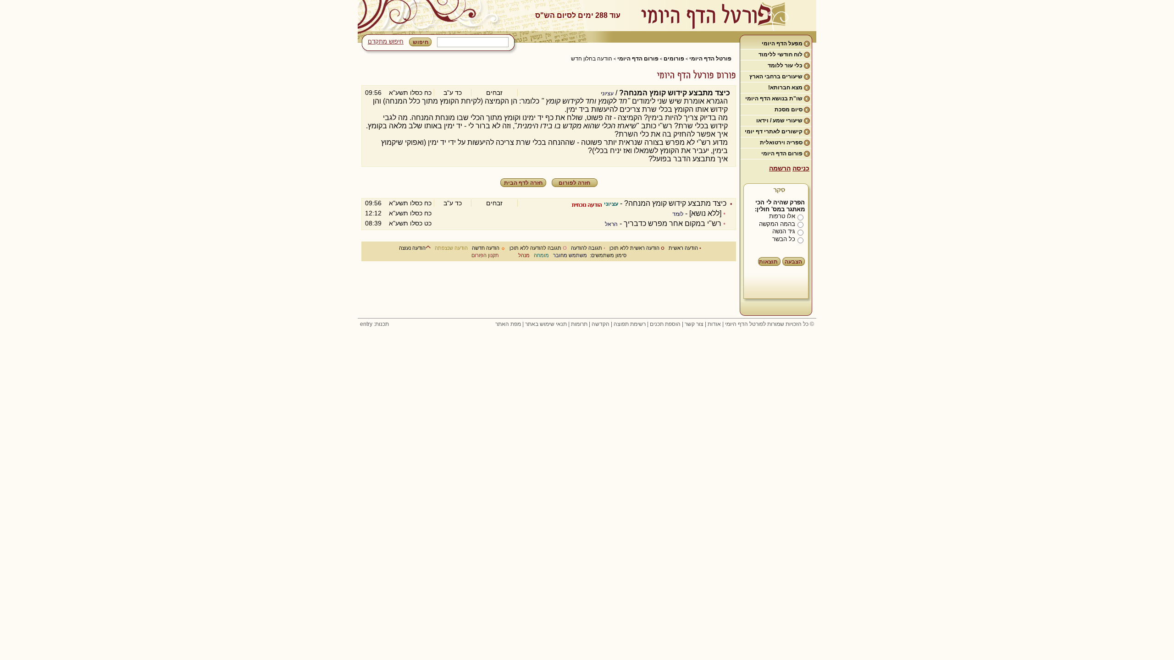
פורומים (674, 58)
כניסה (800, 168)
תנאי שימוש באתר (546, 324)
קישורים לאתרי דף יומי (774, 131)
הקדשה (600, 324)
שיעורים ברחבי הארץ (776, 76)
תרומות (579, 324)
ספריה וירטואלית (781, 142)
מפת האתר (508, 324)
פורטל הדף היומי (710, 58)
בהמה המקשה (777, 223)
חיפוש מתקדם (386, 41)
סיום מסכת (789, 109)
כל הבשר (783, 239)
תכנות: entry (374, 324)
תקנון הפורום (485, 255)
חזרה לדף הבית (523, 183)
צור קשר (694, 324)
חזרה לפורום (574, 183)
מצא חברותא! (785, 87)
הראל (611, 224)
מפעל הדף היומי (782, 43)
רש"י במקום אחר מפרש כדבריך (672, 223)
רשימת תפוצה (630, 324)
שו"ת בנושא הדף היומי (774, 98)
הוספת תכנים (665, 324)
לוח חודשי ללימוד (781, 54)
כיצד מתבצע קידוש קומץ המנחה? (675, 203)
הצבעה (793, 261)
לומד (677, 214)
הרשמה (780, 168)
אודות (714, 324)
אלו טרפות (782, 216)
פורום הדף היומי (782, 153)
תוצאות (768, 261)
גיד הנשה (783, 231)
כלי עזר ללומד (785, 65)
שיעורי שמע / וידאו (779, 120)
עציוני (607, 93)
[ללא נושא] (705, 213)
